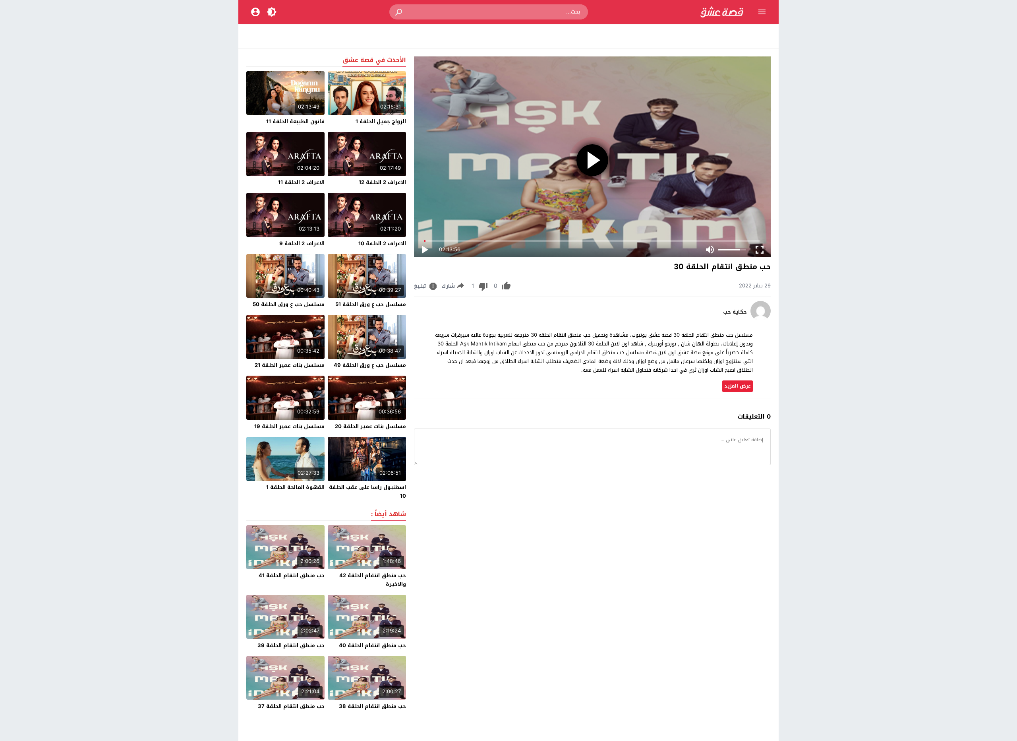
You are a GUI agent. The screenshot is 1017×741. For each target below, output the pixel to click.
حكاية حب (735, 312)
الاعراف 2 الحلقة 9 (302, 243)
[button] (399, 11)
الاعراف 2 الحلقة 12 (382, 182)
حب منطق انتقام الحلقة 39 (291, 645)
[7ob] (760, 319)
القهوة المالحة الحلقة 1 (295, 487)
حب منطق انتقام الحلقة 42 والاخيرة (372, 579)
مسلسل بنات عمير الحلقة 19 (289, 426)
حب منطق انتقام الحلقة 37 (291, 706)
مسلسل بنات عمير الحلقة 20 (370, 426)
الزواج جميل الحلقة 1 (381, 121)
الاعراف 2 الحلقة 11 (301, 182)
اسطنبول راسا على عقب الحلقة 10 (367, 491)
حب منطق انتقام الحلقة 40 (372, 645)
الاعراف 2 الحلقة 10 (382, 243)
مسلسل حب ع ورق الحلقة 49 (370, 365)
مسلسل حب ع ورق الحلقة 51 (370, 304)
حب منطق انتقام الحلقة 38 (372, 706)
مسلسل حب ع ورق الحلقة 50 (289, 304)
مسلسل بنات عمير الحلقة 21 (290, 365)
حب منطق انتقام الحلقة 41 (292, 575)
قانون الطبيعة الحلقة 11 (295, 121)
